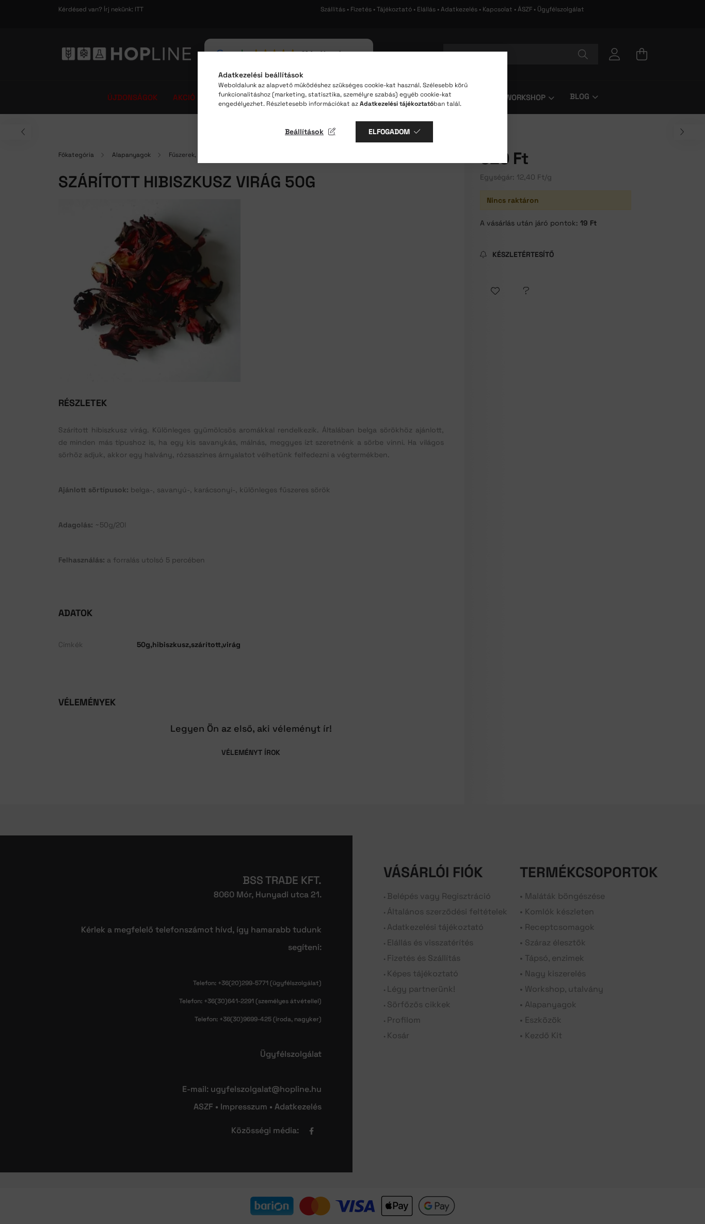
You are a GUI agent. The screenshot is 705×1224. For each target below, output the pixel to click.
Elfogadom (389, 131)
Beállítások (304, 131)
